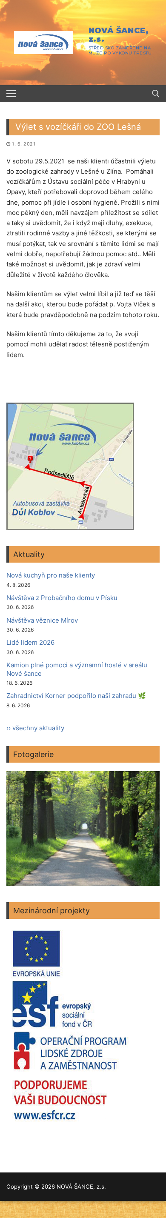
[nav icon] (11, 94)
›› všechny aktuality (35, 728)
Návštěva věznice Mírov (42, 620)
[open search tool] (156, 93)
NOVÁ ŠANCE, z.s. (119, 34)
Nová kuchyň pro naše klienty (50, 575)
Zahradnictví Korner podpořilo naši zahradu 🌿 (76, 696)
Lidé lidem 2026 (30, 642)
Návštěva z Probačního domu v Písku (61, 598)
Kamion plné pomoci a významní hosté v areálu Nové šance (76, 669)
